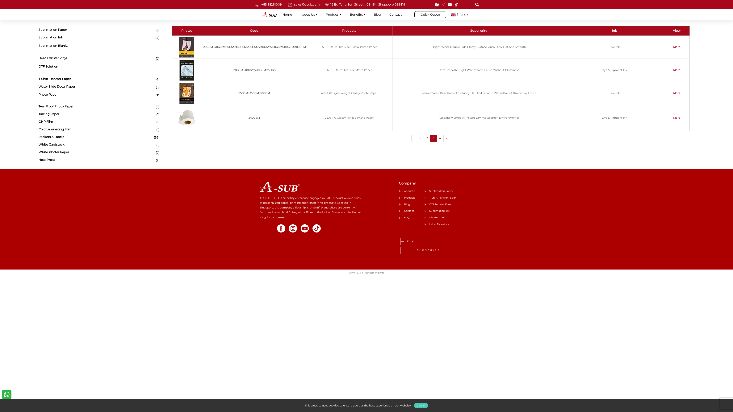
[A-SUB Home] (280, 186)
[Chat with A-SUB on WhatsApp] (6, 394)
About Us (308, 14)
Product (332, 14)
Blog (377, 14)
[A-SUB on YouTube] (450, 4)
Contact (395, 14)
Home (287, 14)
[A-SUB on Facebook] (437, 4)
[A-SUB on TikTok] (456, 4)
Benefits (356, 14)
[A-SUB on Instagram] (443, 4)
